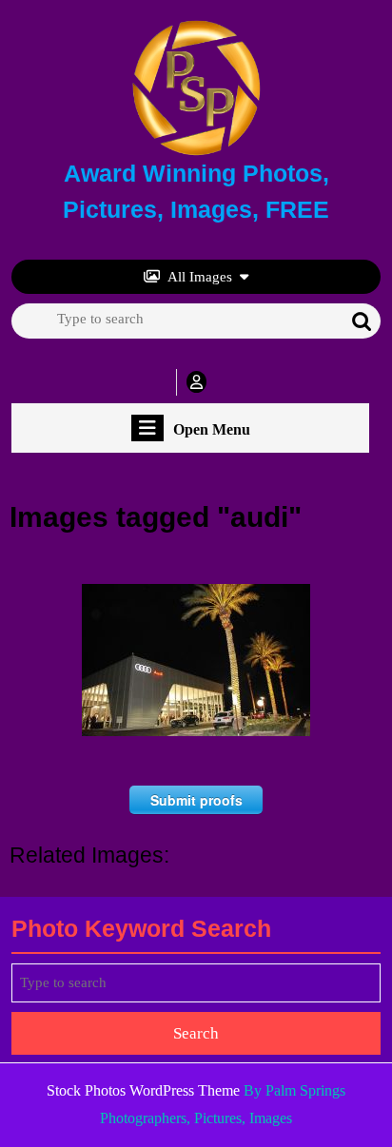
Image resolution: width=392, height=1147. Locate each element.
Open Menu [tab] (211, 430)
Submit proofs (196, 799)
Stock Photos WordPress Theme (143, 1090)
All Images (199, 276)
